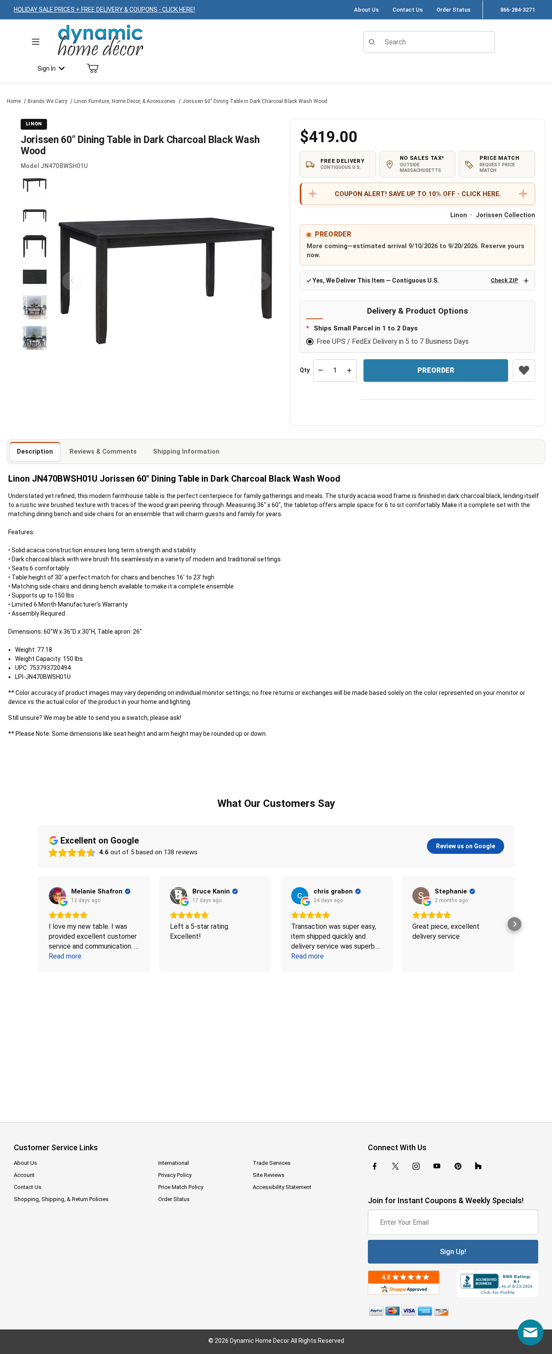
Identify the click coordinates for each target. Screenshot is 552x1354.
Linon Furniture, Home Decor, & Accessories (125, 101)
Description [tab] (35, 451)
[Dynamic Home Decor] (100, 41)
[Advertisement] (276, 1041)
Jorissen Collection (505, 215)
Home (14, 101)
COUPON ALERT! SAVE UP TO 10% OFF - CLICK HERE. (418, 194)
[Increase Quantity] (349, 370)
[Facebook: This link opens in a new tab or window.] (375, 1166)
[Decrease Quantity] (320, 370)
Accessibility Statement (282, 1187)
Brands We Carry (47, 101)
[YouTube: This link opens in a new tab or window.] (437, 1166)
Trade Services (272, 1163)
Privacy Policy (174, 1175)
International (173, 1163)
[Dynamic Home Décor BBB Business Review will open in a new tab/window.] (497, 1283)
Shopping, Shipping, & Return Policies (61, 1199)
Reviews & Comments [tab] (103, 451)
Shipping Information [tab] (186, 451)
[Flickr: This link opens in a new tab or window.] (478, 1166)
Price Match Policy (180, 1187)
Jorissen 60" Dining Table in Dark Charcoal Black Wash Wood (254, 101)
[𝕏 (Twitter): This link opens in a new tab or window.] (395, 1166)
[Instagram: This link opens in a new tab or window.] (416, 1166)
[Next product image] (261, 280)
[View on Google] (57, 895)
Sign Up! (453, 1252)
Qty (305, 370)
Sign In (47, 68)
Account (24, 1175)
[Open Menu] (35, 42)
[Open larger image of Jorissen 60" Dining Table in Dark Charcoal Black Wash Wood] (166, 281)
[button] (35, 185)
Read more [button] (65, 956)
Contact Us (407, 9)
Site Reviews (269, 1175)
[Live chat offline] (530, 1332)
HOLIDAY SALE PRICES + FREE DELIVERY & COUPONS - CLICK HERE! (104, 9)
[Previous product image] (71, 280)
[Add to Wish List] (524, 370)
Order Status (453, 9)
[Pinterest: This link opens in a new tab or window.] (458, 1166)
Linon (458, 215)
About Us (366, 9)
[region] (34, 281)
